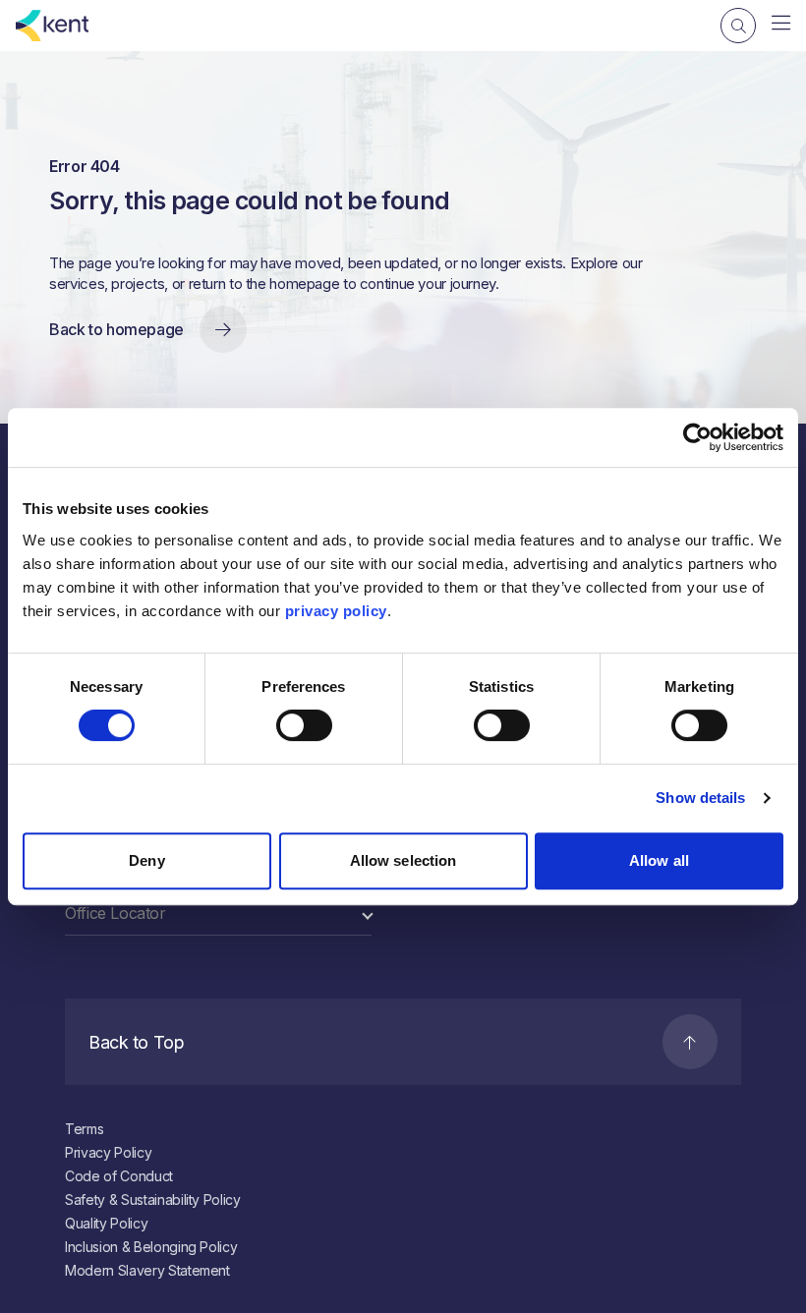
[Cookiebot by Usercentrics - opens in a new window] (697, 437)
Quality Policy (106, 1223)
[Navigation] (781, 23)
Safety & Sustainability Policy (153, 1199)
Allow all (659, 860)
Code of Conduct (119, 1176)
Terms (84, 1128)
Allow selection (403, 860)
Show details (700, 797)
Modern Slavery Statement (147, 1270)
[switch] (304, 725)
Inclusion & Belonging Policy (151, 1246)
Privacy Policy (108, 1152)
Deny (146, 860)
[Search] (738, 25)
